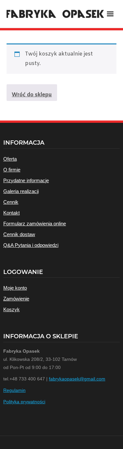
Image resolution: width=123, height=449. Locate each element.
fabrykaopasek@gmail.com (77, 378)
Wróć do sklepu (32, 94)
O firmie (11, 169)
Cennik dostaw (19, 234)
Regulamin (14, 390)
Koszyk (11, 309)
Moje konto (15, 288)
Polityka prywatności (24, 401)
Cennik (10, 202)
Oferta (10, 159)
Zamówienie (16, 298)
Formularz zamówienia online (34, 223)
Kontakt (11, 213)
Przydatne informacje (26, 180)
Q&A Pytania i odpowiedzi (30, 245)
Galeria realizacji (21, 191)
